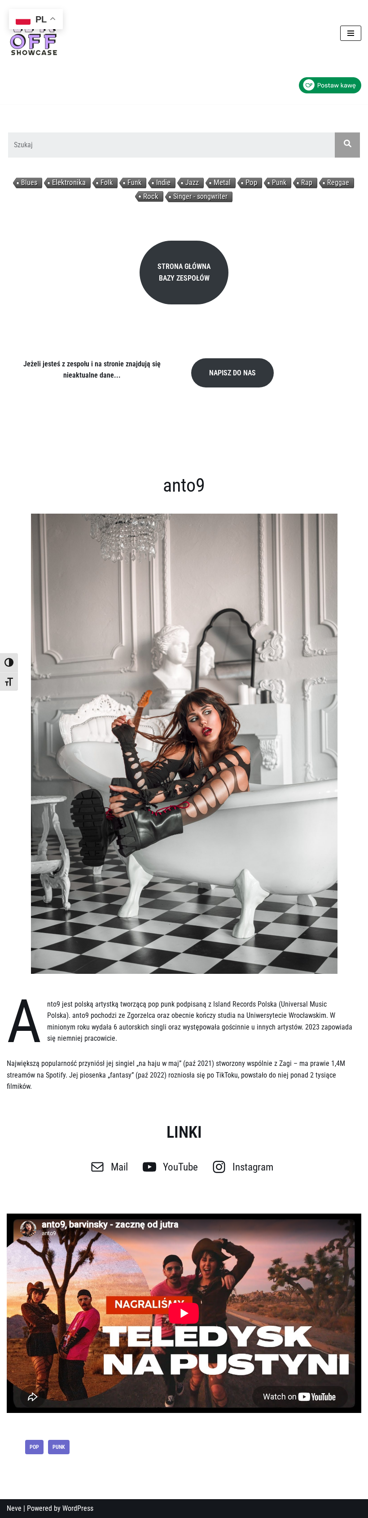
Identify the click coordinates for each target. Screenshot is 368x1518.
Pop (251, 182)
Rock (150, 196)
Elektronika (69, 182)
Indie (163, 182)
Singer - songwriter (200, 196)
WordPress (77, 1508)
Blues (29, 182)
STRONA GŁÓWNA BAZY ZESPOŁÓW (184, 272)
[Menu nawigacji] (350, 33)
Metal (222, 182)
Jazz (192, 182)
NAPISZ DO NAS (232, 373)
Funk (134, 182)
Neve (14, 1508)
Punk (279, 182)
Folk (107, 182)
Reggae (338, 182)
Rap (306, 182)
